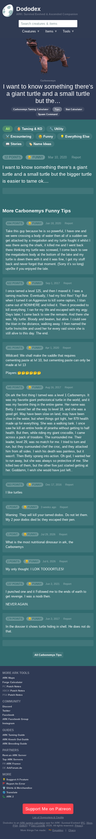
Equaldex (57, 830)
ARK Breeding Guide (14, 743)
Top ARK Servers (12, 759)
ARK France (13, 763)
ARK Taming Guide (13, 735)
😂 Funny (35, 157)
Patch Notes (14, 686)
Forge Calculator (12, 682)
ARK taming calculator (32, 822)
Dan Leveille (38, 825)
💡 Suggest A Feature (15, 779)
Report (76, 157)
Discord (7, 706)
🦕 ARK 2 (8, 796)
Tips (57, 109)
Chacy (72, 830)
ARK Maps (8, 677)
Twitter (6, 710)
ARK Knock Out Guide (15, 739)
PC (83, 822)
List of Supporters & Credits (48, 817)
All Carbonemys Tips (48, 654)
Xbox (89, 822)
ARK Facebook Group (15, 719)
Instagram (8, 723)
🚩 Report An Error (13, 783)
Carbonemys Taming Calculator (30, 109)
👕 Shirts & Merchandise (17, 788)
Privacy (79, 825)
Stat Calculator (74, 109)
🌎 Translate (9, 792)
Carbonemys (48, 80)
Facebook (8, 715)
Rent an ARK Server (14, 755)
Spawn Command (48, 114)
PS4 (15, 825)
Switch (23, 825)
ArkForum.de (14, 767)
